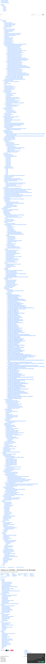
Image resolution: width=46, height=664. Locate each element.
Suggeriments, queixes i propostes (8, 600)
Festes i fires (4, 626)
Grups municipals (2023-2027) (7, 582)
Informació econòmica (6, 589)
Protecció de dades (28, 652)
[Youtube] (11, 650)
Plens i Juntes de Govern (6, 584)
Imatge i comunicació (5, 640)
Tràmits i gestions (5, 599)
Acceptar (42, 661)
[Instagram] (13, 650)
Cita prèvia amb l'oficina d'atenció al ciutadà (9, 595)
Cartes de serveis (5, 597)
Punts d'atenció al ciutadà (6, 596)
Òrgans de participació (6, 606)
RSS (2, 648)
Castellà (4, 7)
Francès (4, 10)
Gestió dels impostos (5, 601)
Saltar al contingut (4, 1)
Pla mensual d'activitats (6, 636)
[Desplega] (6, 567)
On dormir (4, 629)
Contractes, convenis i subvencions (8, 588)
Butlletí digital (4, 645)
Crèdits (26, 650)
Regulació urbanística (5, 587)
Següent (4, 576)
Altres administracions (6, 592)
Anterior (2, 576)
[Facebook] (8, 650)
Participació (3, 604)
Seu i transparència (5, 591)
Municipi (4, 567)
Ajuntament (3, 579)
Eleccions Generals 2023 (6, 643)
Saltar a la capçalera (4, 0)
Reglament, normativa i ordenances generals (9, 586)
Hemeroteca (4, 646)
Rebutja (39, 661)
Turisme (2, 621)
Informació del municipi (6, 614)
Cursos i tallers (4, 637)
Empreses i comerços (20, 567)
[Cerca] (43, 14)
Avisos (3, 647)
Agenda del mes (4, 635)
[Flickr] (9, 650)
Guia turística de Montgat (6, 622)
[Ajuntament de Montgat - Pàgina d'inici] (5, 16)
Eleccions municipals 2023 (6, 644)
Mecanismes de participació (6, 608)
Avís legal (26, 653)
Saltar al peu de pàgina (5, 2)
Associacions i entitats (5, 611)
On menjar (4, 630)
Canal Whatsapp (5, 642)
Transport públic (5, 620)
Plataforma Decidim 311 (6, 612)
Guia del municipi (11, 567)
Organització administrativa (6, 585)
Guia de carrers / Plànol (6, 617)
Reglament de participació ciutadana (8, 605)
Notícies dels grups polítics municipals (8, 633)
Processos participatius (6, 607)
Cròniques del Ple (5, 634)
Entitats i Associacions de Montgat (8, 616)
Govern (3, 581)
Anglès (4, 8)
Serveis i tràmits (3, 593)
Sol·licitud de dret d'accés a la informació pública (10, 603)
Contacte (2, 4)
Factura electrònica (5, 602)
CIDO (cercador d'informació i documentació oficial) (11, 590)
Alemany (4, 9)
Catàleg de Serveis (5, 598)
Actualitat (2, 631)
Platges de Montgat (5, 623)
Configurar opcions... (31, 661)
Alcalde (3, 580)
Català (4, 6)
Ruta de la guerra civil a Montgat (7, 624)
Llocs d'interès (4, 628)
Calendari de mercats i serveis (7, 627)
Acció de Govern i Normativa (7, 583)
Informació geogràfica (6, 618)
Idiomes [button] (3, 5)
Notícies (3, 632)
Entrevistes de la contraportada (7, 639)
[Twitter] (6, 650)
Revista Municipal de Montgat (7, 638)
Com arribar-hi (4, 619)
